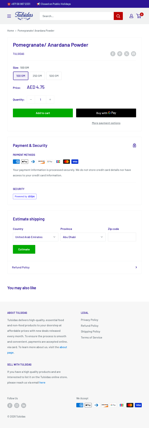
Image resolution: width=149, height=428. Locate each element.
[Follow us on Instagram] (16, 405)
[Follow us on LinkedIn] (23, 405)
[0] (138, 16)
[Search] (118, 16)
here (42, 382)
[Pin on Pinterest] (119, 53)
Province (66, 228)
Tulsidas (18, 53)
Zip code (113, 228)
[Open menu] (9, 16)
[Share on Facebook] (112, 53)
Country (18, 228)
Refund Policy (21, 267)
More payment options (106, 123)
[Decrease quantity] (31, 99)
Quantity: (19, 99)
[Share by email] (133, 53)
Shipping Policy (90, 331)
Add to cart (43, 113)
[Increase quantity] (50, 99)
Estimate (24, 249)
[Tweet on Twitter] (126, 53)
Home (10, 30)
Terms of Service (91, 337)
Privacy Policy (89, 319)
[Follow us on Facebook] (9, 405)
